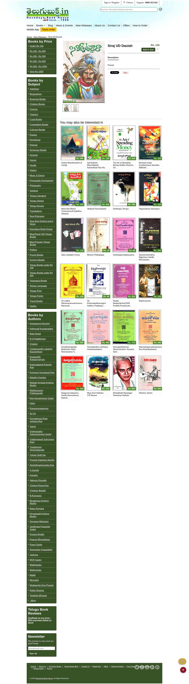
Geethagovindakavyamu (123, 255)
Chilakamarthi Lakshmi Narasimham (41, 350)
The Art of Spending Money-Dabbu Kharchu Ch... (123, 165)
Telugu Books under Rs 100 (41, 266)
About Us (100, 25)
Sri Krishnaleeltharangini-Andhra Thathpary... (96, 303)
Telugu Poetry (36, 296)
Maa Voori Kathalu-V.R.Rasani (95, 394)
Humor (33, 160)
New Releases (84, 25)
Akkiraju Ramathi (38, 480)
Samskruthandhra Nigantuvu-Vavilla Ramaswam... (147, 257)
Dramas (33, 145)
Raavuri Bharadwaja (40, 539)
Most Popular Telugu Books (40, 243)
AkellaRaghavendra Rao (42, 465)
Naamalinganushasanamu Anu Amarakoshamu (150, 348)
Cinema (33, 109)
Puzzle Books (36, 255)
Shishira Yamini (145, 393)
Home (30, 25)
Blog (50, 25)
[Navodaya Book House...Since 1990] (48, 19)
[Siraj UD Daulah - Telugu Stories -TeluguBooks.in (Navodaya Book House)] (66, 108)
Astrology (34, 89)
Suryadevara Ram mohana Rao (39, 420)
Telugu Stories (37, 201)
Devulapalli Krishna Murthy (39, 515)
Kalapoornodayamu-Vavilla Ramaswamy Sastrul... (70, 395)
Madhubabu (36, 565)
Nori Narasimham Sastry (42, 398)
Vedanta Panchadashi (96, 209)
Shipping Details (117, 666)
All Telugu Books (55, 666)
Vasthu (33, 306)
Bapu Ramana (37, 508)
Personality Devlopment (41, 180)
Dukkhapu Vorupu (121, 209)
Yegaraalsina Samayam (149, 209)
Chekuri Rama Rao (39, 485)
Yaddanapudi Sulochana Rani (42, 440)
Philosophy (35, 185)
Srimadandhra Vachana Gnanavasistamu (97, 348)
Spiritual (34, 191)
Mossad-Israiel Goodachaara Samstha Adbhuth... (149, 165)
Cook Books (36, 119)
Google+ (152, 667)
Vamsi (33, 426)
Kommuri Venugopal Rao (42, 372)
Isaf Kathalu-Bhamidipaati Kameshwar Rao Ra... (96, 165)
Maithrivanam (145, 301)
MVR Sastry (36, 560)
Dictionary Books (38, 150)
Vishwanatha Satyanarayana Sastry (40, 432)
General (34, 155)
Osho (32, 403)
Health (33, 165)
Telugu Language (38, 286)
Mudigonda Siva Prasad (41, 585)
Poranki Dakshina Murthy (42, 460)
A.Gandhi (34, 470)
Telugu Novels (37, 206)
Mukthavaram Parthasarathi (36, 391)
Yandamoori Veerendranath (37, 448)
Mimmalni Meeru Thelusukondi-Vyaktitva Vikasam (71, 211)
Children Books (37, 104)
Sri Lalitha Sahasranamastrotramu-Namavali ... (72, 303)
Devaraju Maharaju (39, 521)
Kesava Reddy (37, 534)
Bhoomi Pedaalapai (95, 255)
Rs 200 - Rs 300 (38, 56)
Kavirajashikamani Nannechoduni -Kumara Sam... (123, 349)
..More (33, 600)
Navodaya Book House (41, 229)
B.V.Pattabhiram (38, 339)
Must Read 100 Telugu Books (41, 235)
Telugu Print (36, 291)
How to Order (140, 25)
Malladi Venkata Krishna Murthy (42, 384)
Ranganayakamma (39, 408)
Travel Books (36, 301)
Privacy (49, 669)
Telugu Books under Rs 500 (41, 274)
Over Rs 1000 (36, 71)
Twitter (137, 667)
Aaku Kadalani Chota (70, 255)
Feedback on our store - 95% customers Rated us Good (39, 620)
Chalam (33, 344)
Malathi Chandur (38, 377)
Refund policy (38, 669)
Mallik (33, 575)
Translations (36, 211)
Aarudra (34, 475)
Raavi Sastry (36, 545)
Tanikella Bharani (38, 595)
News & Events (64, 25)
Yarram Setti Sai (38, 455)
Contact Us (114, 25)
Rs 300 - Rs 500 (38, 61)
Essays (33, 135)
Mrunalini (34, 580)
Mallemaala (35, 570)
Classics (34, 114)
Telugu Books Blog (71, 666)
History (33, 170)
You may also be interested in (81, 122)
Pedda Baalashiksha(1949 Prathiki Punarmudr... (122, 303)
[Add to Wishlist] (158, 49)
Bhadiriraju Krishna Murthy (39, 502)
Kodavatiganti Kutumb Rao (40, 366)
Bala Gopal (35, 334)
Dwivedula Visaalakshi (41, 550)
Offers (126, 25)
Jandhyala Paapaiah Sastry (40, 528)
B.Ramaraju (36, 496)
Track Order (48, 29)
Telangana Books (38, 281)
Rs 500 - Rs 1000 (38, 66)
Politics (33, 250)
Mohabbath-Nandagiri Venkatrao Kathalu (122, 394)
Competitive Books (39, 124)
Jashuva (34, 555)
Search (33, 666)
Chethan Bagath (38, 490)
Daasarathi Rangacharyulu (37, 358)
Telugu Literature (38, 196)
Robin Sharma (37, 590)
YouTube (147, 667)
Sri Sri (33, 413)
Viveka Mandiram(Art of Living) (71, 164)
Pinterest (157, 667)
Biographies (36, 94)
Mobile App (33, 29)
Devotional (35, 140)
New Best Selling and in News (41, 222)
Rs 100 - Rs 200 (38, 51)
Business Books (38, 99)
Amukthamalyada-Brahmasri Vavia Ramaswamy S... (69, 349)
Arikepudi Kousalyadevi (41, 329)
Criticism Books (37, 130)
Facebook (142, 667)
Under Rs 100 (36, 46)
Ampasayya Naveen (40, 323)
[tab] (113, 58)
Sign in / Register (111, 2)
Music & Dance (37, 175)
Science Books (37, 260)
